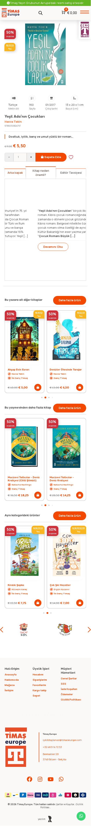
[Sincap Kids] (23, 630)
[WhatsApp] (61, 779)
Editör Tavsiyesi (71, 173)
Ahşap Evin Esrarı (18, 369)
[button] (37, 387)
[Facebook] (29, 779)
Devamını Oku (24, 247)
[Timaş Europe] (16, 747)
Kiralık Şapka (16, 585)
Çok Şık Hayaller (60, 585)
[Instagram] (40, 779)
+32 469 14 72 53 (52, 747)
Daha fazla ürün (70, 300)
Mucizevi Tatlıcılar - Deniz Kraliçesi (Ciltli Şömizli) (24, 478)
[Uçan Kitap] (64, 630)
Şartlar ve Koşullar (65, 804)
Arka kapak (15, 173)
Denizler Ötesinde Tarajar (66, 369)
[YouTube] (50, 779)
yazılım (42, 819)
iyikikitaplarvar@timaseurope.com (62, 740)
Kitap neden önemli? (41, 173)
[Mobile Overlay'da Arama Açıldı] (40, 12)
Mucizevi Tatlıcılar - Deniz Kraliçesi (62, 478)
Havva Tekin (13, 122)
